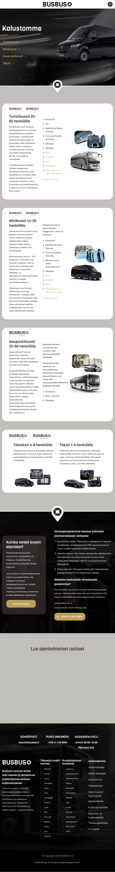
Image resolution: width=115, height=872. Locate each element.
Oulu (46, 793)
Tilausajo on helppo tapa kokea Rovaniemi (27, 666)
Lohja (46, 826)
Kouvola (47, 817)
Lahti (46, 807)
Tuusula (47, 836)
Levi (46, 831)
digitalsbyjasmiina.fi (70, 862)
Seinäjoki (70, 788)
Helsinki (47, 769)
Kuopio (47, 802)
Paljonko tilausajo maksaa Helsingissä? (65, 666)
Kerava (47, 822)
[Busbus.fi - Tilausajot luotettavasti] (57, 4)
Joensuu (69, 769)
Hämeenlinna (72, 778)
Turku (46, 788)
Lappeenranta (72, 773)
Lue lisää (27, 698)
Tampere (48, 783)
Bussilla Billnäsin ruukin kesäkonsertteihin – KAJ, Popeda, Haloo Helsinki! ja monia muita (100, 669)
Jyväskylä (48, 798)
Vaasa (68, 783)
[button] (110, 4)
